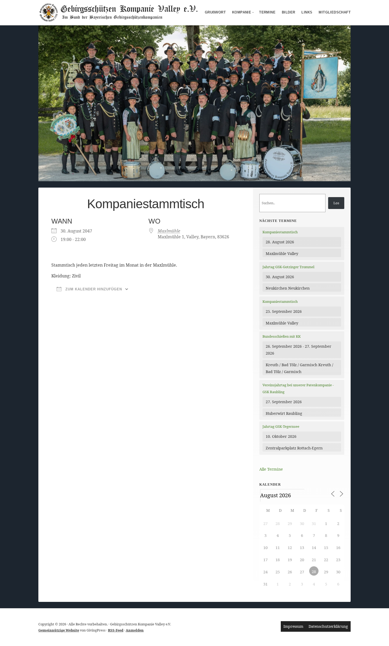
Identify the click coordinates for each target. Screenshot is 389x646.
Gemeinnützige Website (58, 630)
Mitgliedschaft (335, 12)
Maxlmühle (169, 231)
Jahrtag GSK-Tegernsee (281, 426)
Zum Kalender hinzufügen (93, 289)
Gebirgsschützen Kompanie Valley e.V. (129, 8)
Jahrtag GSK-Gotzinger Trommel (288, 266)
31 (314, 523)
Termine (267, 12)
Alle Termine (271, 469)
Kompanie (241, 12)
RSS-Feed (115, 630)
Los (336, 203)
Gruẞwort (215, 12)
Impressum (293, 626)
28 (314, 571)
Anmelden (135, 630)
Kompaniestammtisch (280, 232)
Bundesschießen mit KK (282, 336)
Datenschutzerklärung (328, 626)
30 (338, 571)
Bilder (288, 12)
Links (306, 12)
